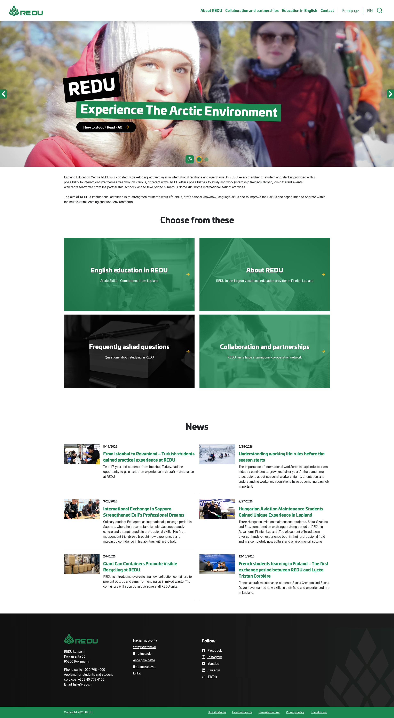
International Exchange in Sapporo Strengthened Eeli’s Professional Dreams (143, 511)
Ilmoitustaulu (142, 654)
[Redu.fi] (81, 638)
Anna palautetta (144, 660)
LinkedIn (213, 670)
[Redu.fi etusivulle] (26, 10)
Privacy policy (295, 712)
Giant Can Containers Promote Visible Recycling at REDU (140, 566)
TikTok (212, 677)
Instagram (214, 657)
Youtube (213, 664)
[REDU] (206, 159)
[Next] (364, 94)
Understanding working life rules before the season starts (282, 456)
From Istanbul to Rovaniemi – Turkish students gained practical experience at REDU (149, 456)
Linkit (137, 673)
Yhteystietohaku (144, 647)
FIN (370, 10)
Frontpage (350, 10)
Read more (129, 279)
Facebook (214, 651)
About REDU (211, 10)
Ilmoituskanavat (144, 667)
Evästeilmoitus (242, 712)
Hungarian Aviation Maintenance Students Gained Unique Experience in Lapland (281, 511)
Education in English (299, 10)
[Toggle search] (379, 10)
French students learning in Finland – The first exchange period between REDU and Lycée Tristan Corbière (283, 569)
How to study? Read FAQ (102, 127)
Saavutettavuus (269, 712)
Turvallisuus (319, 712)
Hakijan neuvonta (145, 640)
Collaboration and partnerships (252, 10)
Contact (327, 10)
